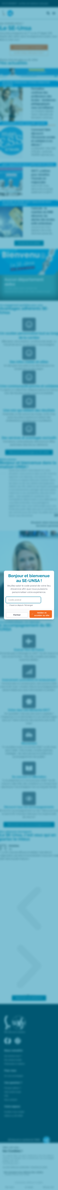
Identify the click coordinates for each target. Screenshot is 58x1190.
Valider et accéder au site (41, 614)
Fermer (17, 615)
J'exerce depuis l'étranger (21, 605)
